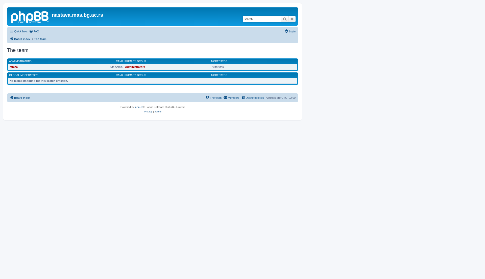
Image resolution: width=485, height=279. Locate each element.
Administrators (20, 61)
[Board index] (30, 16)
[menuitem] (34, 31)
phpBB (139, 107)
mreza (14, 66)
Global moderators (23, 75)
